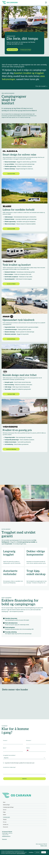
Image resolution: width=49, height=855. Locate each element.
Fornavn (5, 740)
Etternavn (28, 740)
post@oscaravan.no (6, 836)
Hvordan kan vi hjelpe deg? (9, 767)
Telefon (28, 747)
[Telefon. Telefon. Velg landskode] (28, 750)
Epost (5, 747)
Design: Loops (44, 845)
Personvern (4, 839)
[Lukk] (47, 852)
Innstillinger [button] (31, 852)
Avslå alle (37, 852)
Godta (43, 852)
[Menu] (46, 2)
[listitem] (13, 557)
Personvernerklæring (21, 853)
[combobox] (24, 757)
